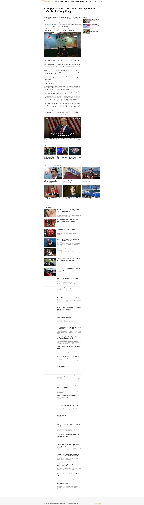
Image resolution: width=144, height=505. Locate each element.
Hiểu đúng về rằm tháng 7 (64, 483)
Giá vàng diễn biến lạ (63, 366)
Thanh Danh (46, 15)
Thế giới (46, 6)
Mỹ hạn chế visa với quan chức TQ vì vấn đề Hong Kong (62, 157)
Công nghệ (77, 1)
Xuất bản (57, 1)
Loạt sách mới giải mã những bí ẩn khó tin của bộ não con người (75, 157)
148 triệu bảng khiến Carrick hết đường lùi (69, 376)
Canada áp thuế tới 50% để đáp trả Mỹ (90, 180)
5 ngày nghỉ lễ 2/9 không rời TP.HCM (67, 288)
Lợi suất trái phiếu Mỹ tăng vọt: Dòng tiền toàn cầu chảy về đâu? (95, 20)
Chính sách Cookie (72, 503)
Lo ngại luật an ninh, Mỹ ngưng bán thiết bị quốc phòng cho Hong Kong (49, 157)
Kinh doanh (67, 1)
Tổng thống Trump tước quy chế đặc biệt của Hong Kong (54, 138)
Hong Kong (52, 24)
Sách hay (61, 1)
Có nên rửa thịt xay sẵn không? (66, 229)
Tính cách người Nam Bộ (64, 249)
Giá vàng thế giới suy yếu (64, 317)
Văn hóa (72, 1)
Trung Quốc (72, 29)
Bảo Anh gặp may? (62, 415)
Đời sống (82, 1)
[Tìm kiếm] (102, 1)
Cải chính (91, 1)
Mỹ (75, 103)
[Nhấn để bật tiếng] (79, 118)
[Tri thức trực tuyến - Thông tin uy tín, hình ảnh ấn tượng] (46, 1)
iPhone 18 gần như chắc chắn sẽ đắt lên (68, 298)
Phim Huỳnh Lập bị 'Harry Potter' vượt (68, 405)
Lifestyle (86, 1)
